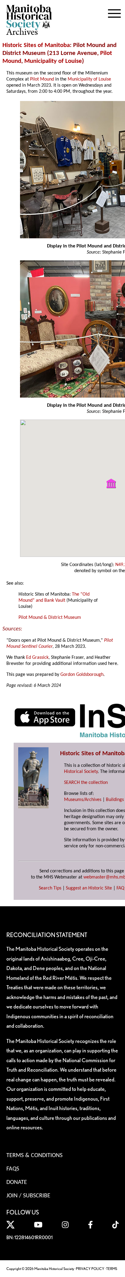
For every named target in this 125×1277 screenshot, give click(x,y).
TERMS (111, 1268)
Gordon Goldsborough (81, 674)
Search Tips (50, 888)
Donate (16, 1182)
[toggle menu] (114, 12)
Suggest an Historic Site (89, 888)
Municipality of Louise (53, 61)
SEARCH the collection (86, 782)
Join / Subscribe (28, 1196)
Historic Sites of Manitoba (36, 45)
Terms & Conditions (34, 1156)
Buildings (115, 799)
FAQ (120, 888)
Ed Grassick (37, 657)
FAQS (12, 1169)
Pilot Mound (41, 79)
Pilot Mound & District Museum (50, 617)
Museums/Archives (82, 799)
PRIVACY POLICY (90, 1268)
